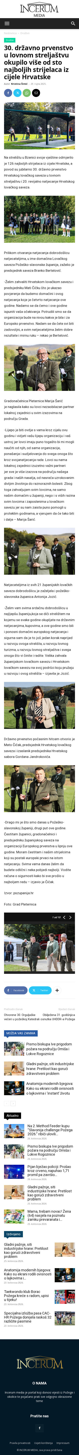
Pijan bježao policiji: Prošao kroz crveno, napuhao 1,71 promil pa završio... (49, 1171)
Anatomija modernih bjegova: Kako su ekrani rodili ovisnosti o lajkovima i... (27, 1274)
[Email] (36, 93)
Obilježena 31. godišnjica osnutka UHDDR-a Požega (58, 1017)
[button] (6, 23)
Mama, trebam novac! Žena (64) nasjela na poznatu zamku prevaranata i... (49, 1215)
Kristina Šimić (19, 83)
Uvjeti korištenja (43, 1443)
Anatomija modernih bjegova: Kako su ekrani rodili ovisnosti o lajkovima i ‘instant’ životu (50, 1088)
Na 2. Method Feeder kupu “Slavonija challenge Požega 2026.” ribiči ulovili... (50, 1130)
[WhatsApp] (27, 93)
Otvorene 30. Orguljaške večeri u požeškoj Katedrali (22, 1017)
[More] (57, 990)
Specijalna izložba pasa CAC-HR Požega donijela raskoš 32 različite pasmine (27, 1317)
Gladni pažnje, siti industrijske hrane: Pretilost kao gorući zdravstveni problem (50, 1069)
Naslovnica (10, 33)
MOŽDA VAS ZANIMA (20, 1033)
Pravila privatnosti (20, 1443)
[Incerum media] (39, 9)
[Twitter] (17, 93)
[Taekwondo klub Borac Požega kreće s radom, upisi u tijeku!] (65, 1297)
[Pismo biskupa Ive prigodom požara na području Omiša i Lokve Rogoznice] (14, 1049)
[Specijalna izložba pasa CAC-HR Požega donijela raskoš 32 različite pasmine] (65, 1318)
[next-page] (13, 1103)
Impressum (63, 1443)
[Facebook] (8, 93)
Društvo (25, 33)
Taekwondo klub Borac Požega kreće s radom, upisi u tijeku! (26, 1296)
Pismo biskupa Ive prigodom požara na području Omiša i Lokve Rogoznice (49, 1049)
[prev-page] (6, 1103)
